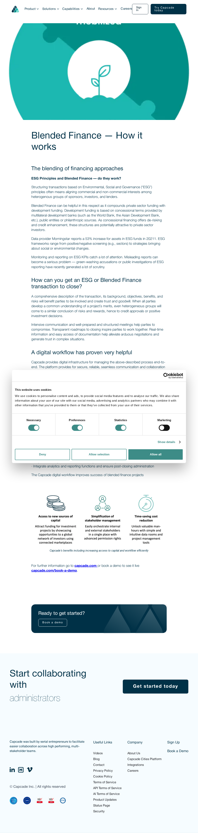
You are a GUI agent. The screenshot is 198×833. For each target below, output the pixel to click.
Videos (98, 753)
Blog (96, 759)
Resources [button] (106, 9)
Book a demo (52, 622)
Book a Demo (177, 751)
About (91, 9)
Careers (126, 9)
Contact (98, 765)
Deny (42, 454)
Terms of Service (104, 782)
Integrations (135, 765)
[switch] (77, 428)
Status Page (101, 805)
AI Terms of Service (106, 794)
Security (99, 811)
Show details (166, 442)
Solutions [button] (49, 9)
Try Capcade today (164, 9)
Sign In (139, 9)
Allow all (155, 454)
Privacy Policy (103, 771)
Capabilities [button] (70, 9)
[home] (15, 9)
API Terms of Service (107, 788)
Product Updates (105, 800)
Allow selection (99, 454)
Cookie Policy (102, 776)
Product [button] (30, 9)
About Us (133, 753)
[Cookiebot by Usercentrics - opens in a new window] (166, 376)
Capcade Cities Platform (144, 759)
